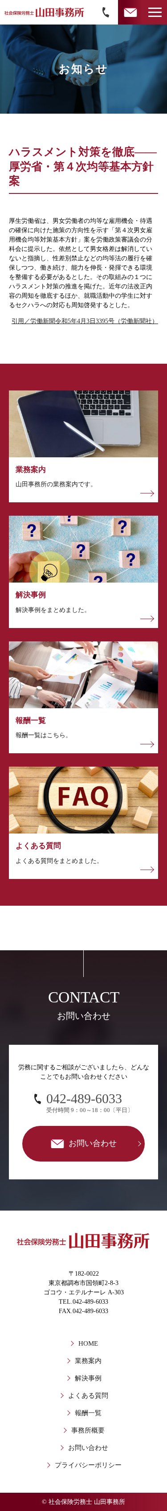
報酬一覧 (88, 1413)
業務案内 (88, 1360)
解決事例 (88, 1378)
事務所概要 (88, 1430)
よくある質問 (88, 1395)
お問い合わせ (88, 1447)
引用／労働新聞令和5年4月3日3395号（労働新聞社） (85, 321)
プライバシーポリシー (88, 1465)
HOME (88, 1343)
